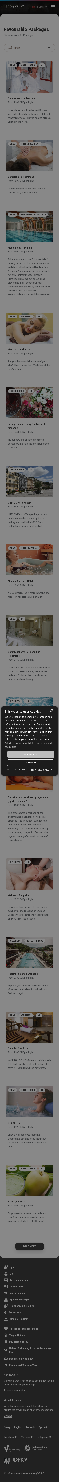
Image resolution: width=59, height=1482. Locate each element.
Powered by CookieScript (17, 769)
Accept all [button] (30, 754)
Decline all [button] (31, 762)
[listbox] (51, 710)
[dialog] (29, 741)
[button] (41, 770)
